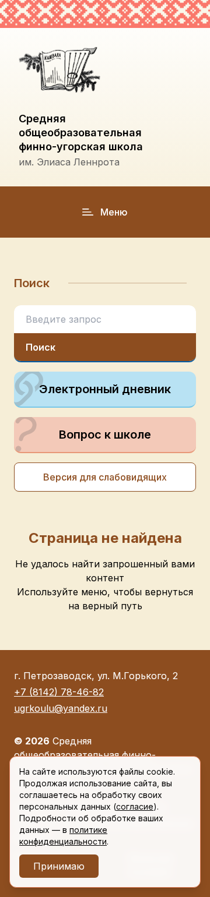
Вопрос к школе (105, 435)
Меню (114, 212)
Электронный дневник (105, 389)
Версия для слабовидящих (105, 477)
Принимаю (59, 866)
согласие (134, 806)
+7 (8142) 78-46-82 (59, 692)
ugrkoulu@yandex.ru (60, 708)
